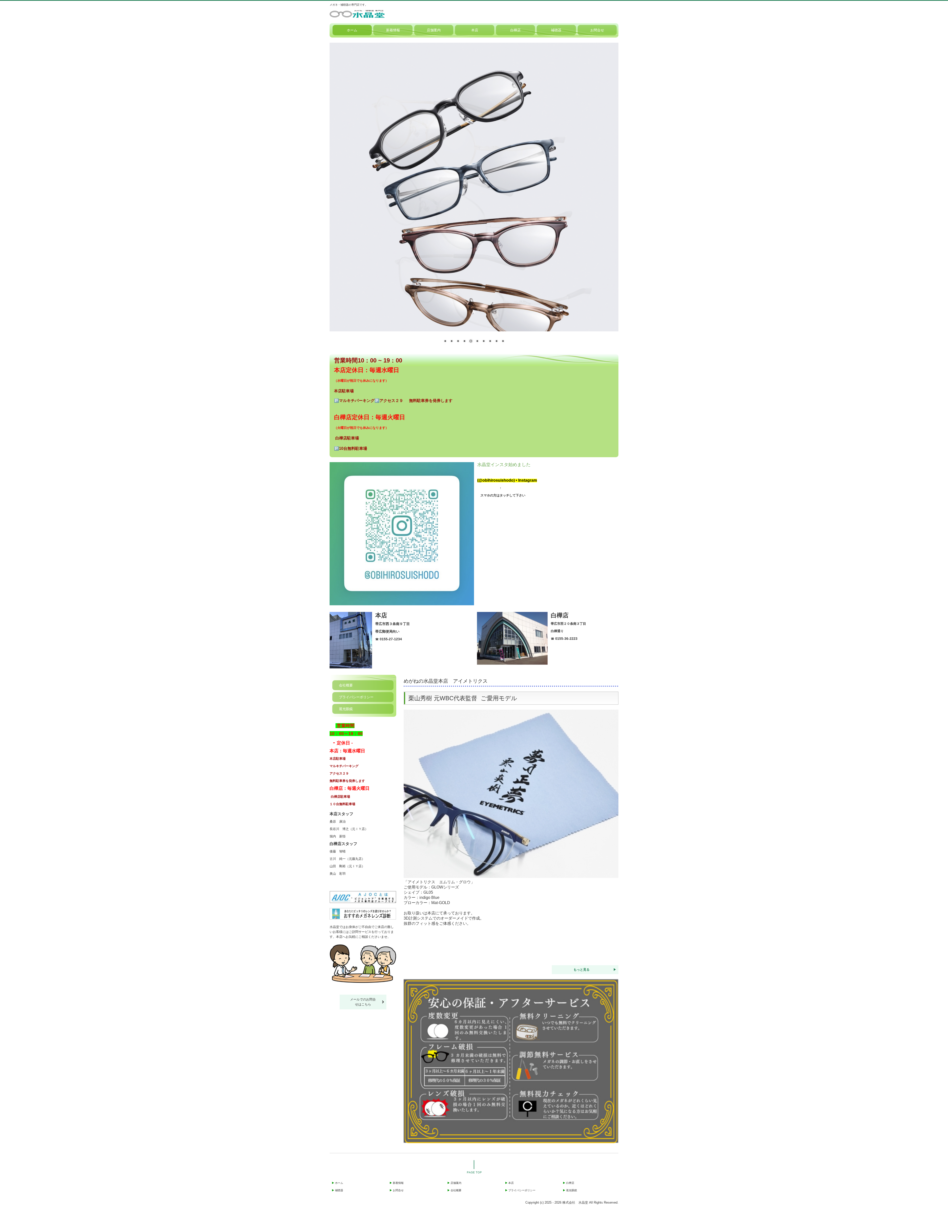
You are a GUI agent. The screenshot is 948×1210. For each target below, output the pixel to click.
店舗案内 (434, 30)
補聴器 (556, 30)
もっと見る (581, 969)
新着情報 (393, 30)
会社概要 (346, 685)
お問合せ (597, 30)
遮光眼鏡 (346, 709)
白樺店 (515, 30)
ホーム (352, 30)
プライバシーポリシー (356, 697)
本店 (474, 30)
